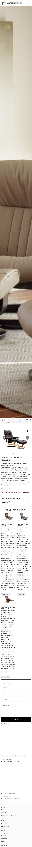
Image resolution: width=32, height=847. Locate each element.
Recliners (3, 823)
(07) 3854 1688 (7, 759)
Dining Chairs (4, 836)
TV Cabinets (4, 821)
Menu (29, 3)
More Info (28, 419)
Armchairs (4, 812)
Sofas (2, 809)
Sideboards (4, 838)
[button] (28, 431)
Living (11, 420)
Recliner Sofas (5, 826)
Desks (2, 818)
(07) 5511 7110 (7, 796)
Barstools (3, 841)
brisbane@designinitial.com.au (11, 761)
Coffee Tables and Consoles (8, 815)
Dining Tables (4, 833)
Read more (5, 594)
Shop (6, 420)
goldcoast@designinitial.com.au (12, 798)
